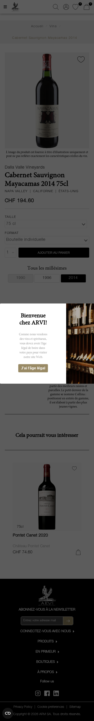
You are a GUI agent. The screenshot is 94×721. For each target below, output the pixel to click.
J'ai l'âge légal (33, 368)
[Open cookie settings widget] (7, 713)
